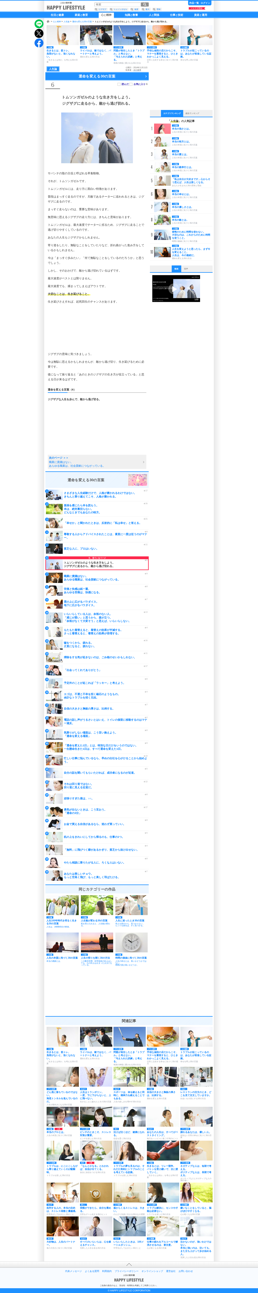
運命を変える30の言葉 (82, 21)
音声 (186, 269)
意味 (159, 9)
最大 (147, 9)
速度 (136, 9)
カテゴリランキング (172, 113)
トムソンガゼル (120, 9)
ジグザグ (102, 9)
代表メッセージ (73, 1271)
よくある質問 (92, 1271)
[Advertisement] (97, 328)
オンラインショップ (152, 1271)
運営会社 (171, 1271)
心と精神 (57, 21)
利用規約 (107, 1271)
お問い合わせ (186, 1271)
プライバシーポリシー (127, 1271)
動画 (176, 269)
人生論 (66, 21)
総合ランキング (192, 113)
